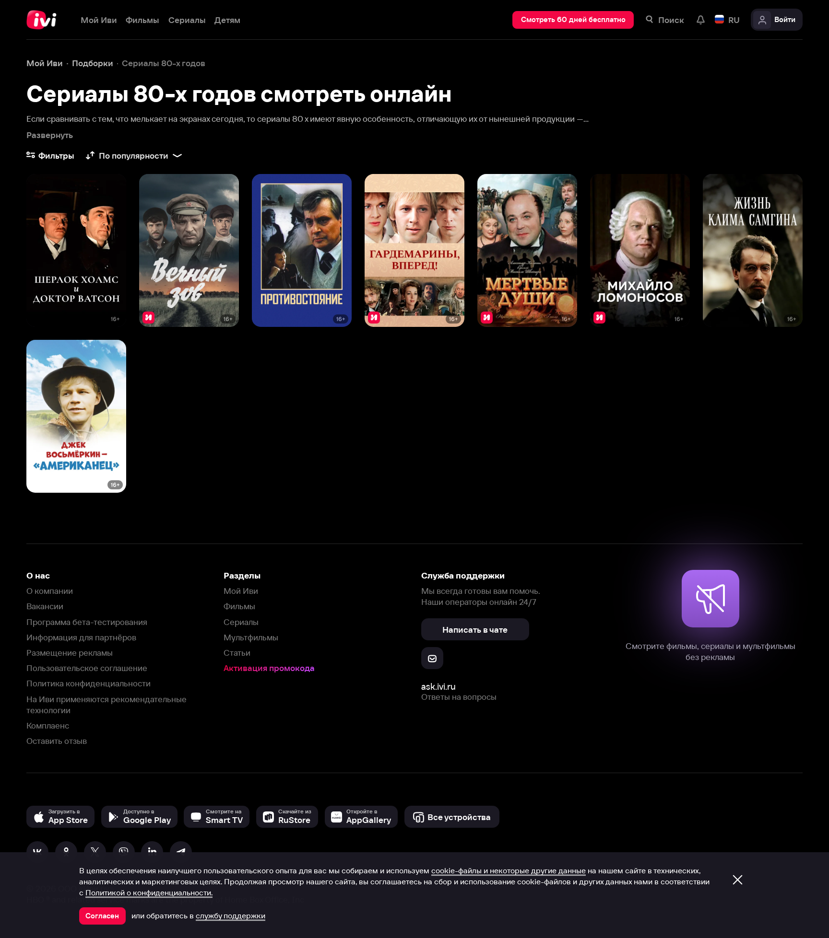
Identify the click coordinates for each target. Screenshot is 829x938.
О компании (49, 590)
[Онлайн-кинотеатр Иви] (44, 20)
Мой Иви (241, 590)
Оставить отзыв (56, 740)
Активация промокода (269, 667)
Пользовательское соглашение (86, 667)
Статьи (237, 652)
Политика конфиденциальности (88, 683)
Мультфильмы (251, 637)
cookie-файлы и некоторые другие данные (508, 870)
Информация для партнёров (81, 637)
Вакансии (44, 606)
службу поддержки (230, 915)
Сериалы (241, 621)
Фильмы (239, 606)
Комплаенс (47, 725)
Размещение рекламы (69, 652)
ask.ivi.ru (438, 687)
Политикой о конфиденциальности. (149, 892)
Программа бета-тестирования (86, 621)
